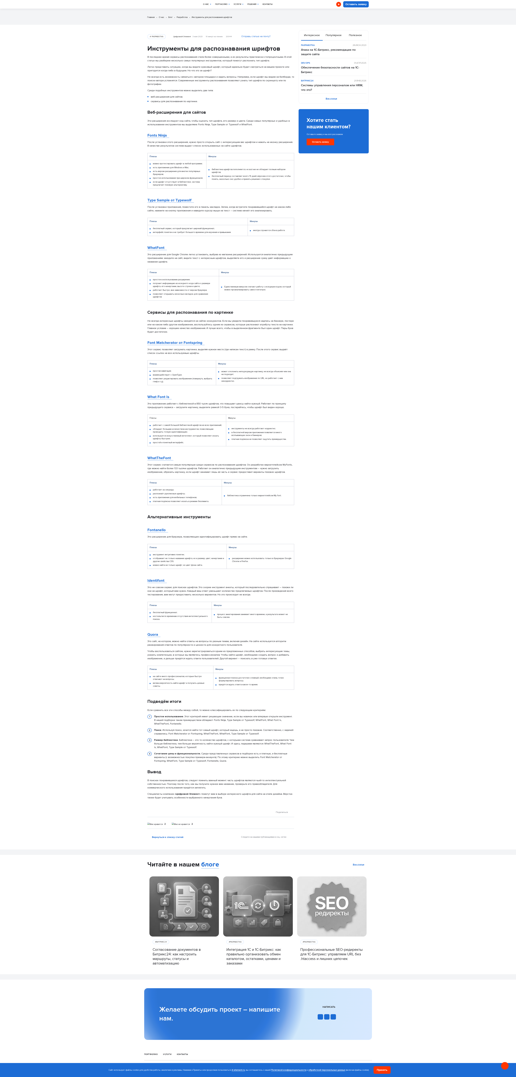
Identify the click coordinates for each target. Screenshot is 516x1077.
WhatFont (155, 247)
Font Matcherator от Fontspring (174, 342)
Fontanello (156, 530)
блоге (210, 864)
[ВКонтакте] (292, 812)
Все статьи (331, 98)
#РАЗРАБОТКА (235, 942)
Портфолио (221, 4)
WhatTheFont (159, 458)
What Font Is (158, 397)
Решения (251, 4)
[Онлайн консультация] (505, 1066)
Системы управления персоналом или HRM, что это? (332, 88)
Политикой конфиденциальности (288, 1070)
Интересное (312, 35)
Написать (328, 1007)
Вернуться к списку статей (167, 837)
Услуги (237, 4)
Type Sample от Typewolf (169, 200)
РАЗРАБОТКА (157, 36)
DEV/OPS (305, 63)
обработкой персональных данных (326, 1070)
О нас (206, 4)
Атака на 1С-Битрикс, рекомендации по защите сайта (328, 52)
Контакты (268, 4)
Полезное (355, 35)
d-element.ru (238, 1070)
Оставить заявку (356, 4)
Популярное (334, 35)
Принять (382, 1070)
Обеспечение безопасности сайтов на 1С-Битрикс (330, 70)
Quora (152, 634)
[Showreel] (338, 4)
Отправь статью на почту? (255, 36)
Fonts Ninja (157, 135)
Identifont (155, 580)
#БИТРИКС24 (161, 942)
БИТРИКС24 (307, 80)
